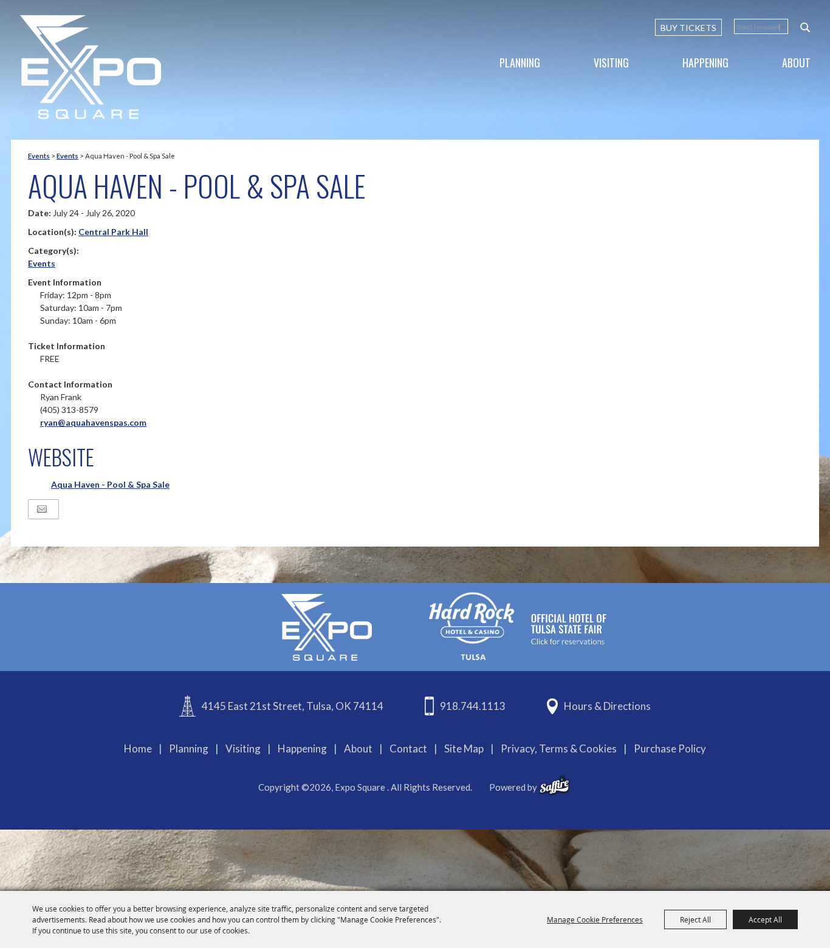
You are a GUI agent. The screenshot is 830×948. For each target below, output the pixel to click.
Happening (705, 62)
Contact (408, 748)
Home (138, 748)
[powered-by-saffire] (554, 785)
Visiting (611, 62)
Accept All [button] (765, 919)
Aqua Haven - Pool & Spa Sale (110, 484)
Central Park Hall (113, 232)
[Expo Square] (90, 67)
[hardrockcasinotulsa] (517, 626)
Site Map (464, 748)
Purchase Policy (670, 748)
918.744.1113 (473, 706)
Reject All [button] (695, 919)
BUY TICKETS (688, 27)
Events (39, 156)
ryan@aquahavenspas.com (93, 422)
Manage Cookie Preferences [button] (595, 919)
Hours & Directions (607, 706)
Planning (519, 62)
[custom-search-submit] (805, 27)
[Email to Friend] (42, 509)
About (796, 62)
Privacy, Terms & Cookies (559, 748)
